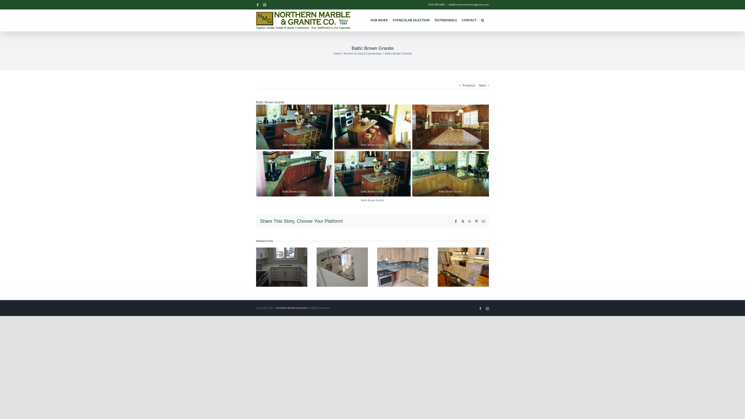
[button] (482, 20)
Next (482, 85)
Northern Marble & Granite (291, 308)
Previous (469, 85)
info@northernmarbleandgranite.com (468, 4)
